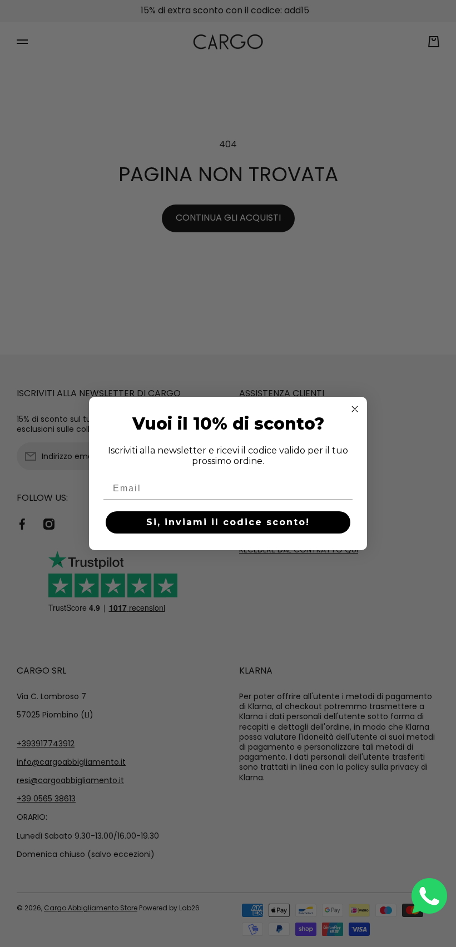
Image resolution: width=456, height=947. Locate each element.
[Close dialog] (354, 409)
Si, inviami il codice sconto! (228, 522)
